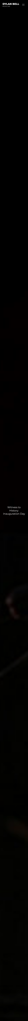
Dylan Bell (11, 3)
